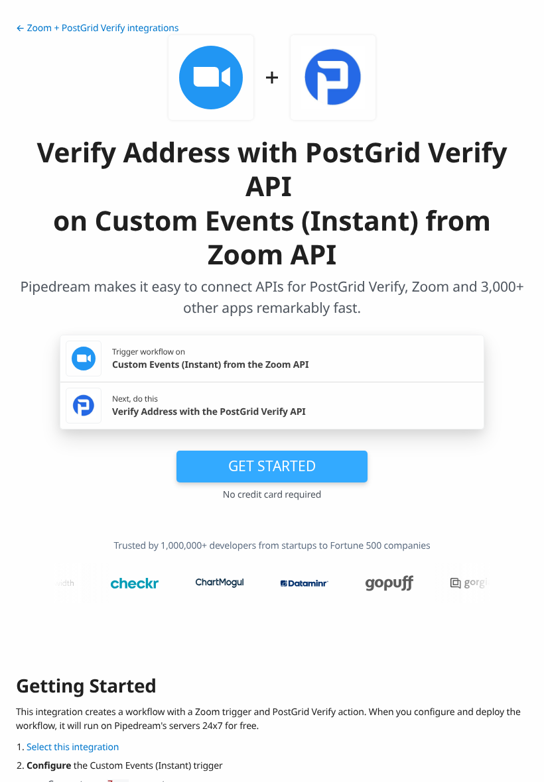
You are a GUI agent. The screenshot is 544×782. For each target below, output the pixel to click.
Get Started (272, 466)
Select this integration (73, 747)
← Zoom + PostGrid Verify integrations (97, 28)
